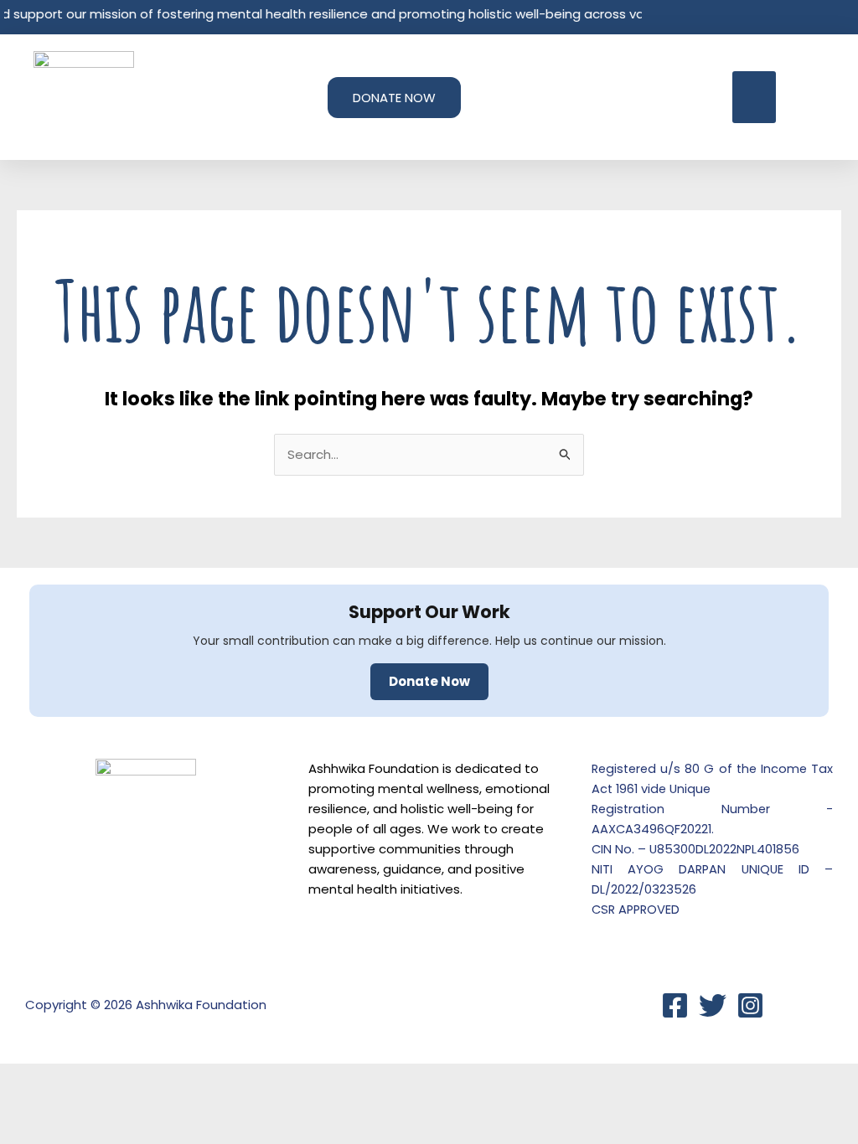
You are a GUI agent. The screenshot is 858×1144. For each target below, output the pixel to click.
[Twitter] (712, 1005)
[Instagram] (750, 1005)
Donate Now (429, 681)
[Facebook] (675, 1005)
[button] (754, 97)
